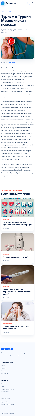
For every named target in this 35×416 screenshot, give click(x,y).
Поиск (3, 386)
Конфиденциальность (7, 404)
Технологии (4, 373)
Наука (3, 365)
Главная (3, 11)
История (3, 368)
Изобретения (5, 391)
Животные (4, 371)
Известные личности (7, 389)
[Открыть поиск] (28, 3)
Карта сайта (4, 402)
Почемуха (7, 348)
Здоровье (11, 11)
